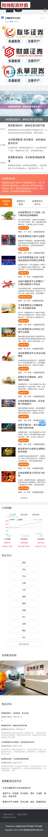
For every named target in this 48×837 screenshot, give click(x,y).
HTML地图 (38, 826)
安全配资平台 (23, 249)
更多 (43, 18)
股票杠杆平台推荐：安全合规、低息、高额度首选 (24, 801)
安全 (24, 569)
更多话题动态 (24, 644)
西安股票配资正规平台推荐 (31, 236)
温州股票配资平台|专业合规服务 (31, 354)
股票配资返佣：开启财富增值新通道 (15, 759)
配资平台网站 (23, 488)
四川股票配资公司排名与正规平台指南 (31, 330)
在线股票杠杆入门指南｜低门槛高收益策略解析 (31, 214)
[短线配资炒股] (15, 4)
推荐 (24, 596)
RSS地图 (29, 826)
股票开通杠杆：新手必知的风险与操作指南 (31, 426)
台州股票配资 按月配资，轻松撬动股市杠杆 (17, 742)
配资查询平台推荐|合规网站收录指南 (31, 450)
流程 (24, 623)
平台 (24, 576)
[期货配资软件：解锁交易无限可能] (24, 106)
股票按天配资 (23, 228)
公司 (24, 589)
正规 (24, 583)
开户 (24, 617)
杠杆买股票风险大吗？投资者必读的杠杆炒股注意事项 (31, 259)
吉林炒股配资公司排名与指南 (31, 474)
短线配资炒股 (23, 464)
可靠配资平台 (23, 273)
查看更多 (24, 498)
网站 (24, 630)
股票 (24, 603)
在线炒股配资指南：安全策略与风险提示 (31, 402)
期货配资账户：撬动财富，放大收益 (15, 713)
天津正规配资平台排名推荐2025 (17, 787)
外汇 (24, 637)
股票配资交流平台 (25, 297)
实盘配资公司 (23, 321)
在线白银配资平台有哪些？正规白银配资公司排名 (31, 282)
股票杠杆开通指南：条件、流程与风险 (31, 378)
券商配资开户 (23, 392)
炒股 (24, 610)
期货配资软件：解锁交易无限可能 (26, 125)
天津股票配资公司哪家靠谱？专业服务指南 (30, 306)
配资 (24, 562)
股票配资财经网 (30, 830)
